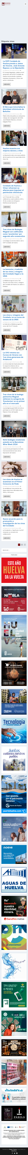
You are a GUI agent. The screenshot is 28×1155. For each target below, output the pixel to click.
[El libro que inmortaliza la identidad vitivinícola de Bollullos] (14, 96)
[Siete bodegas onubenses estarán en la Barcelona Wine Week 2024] (14, 429)
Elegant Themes (13, 1149)
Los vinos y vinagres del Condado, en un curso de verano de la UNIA (14, 317)
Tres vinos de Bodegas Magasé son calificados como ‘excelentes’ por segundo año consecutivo (14, 232)
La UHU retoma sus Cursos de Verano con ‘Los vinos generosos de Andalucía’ (13, 356)
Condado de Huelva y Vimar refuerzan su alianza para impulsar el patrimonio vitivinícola (13, 189)
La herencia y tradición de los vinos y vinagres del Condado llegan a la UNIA (13, 272)
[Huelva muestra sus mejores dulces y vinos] (14, 138)
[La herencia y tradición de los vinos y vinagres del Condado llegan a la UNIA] (14, 259)
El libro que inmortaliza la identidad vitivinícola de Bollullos (14, 109)
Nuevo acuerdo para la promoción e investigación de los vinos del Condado (14, 522)
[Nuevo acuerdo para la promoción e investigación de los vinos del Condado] (14, 508)
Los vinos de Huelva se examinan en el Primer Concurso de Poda (12, 481)
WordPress (14, 1151)
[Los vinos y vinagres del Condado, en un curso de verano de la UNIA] (14, 303)
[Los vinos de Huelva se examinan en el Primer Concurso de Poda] (14, 469)
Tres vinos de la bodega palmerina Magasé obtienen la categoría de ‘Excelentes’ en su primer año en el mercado (14, 399)
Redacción (7, 70)
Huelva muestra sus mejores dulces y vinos (13, 149)
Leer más (7, 84)
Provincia (17, 70)
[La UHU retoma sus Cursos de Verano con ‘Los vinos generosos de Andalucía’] (14, 342)
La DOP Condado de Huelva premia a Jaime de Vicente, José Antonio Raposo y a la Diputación (13, 64)
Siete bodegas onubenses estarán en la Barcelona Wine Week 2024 (14, 442)
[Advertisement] (14, 23)
